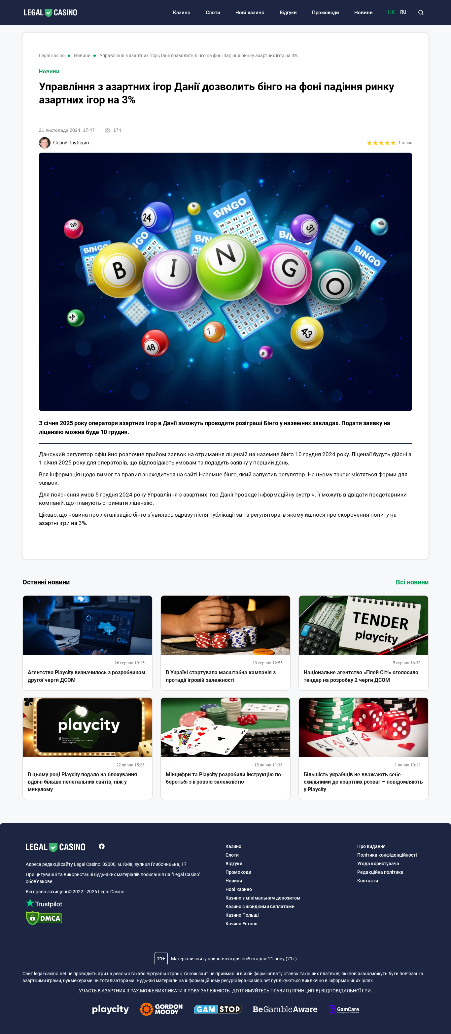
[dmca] (122, 919)
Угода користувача (378, 863)
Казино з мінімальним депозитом (263, 898)
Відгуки (288, 13)
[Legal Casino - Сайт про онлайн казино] (47, 13)
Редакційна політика (380, 872)
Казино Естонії (242, 923)
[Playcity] (110, 1010)
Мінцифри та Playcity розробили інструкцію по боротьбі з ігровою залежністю (223, 778)
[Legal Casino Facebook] (101, 847)
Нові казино (249, 13)
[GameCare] (344, 1010)
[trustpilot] (122, 904)
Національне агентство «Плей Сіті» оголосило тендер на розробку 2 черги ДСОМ (361, 676)
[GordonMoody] (161, 1010)
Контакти (367, 880)
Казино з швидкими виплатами (260, 906)
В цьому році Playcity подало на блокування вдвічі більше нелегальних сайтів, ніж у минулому (82, 782)
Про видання (371, 846)
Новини (363, 13)
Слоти (213, 13)
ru (403, 12)
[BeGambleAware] (285, 1010)
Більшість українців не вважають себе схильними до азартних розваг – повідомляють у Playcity (363, 782)
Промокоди (325, 13)
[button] (421, 12)
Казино (182, 13)
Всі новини (412, 582)
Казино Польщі (242, 915)
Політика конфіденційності (387, 855)
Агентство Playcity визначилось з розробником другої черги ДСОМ (86, 676)
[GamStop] (218, 1010)
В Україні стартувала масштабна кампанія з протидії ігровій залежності (221, 676)
